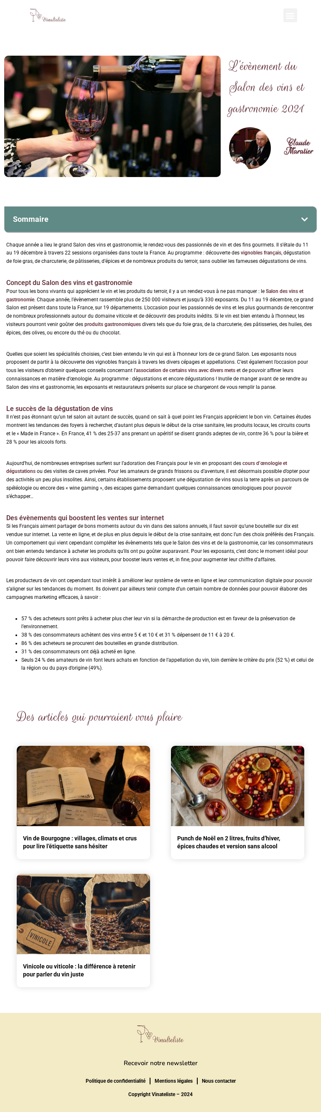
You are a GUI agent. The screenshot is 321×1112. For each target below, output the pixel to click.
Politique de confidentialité (115, 1081)
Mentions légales (174, 1081)
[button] (290, 15)
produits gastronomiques (112, 324)
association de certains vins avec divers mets (185, 370)
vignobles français (261, 253)
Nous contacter (219, 1081)
